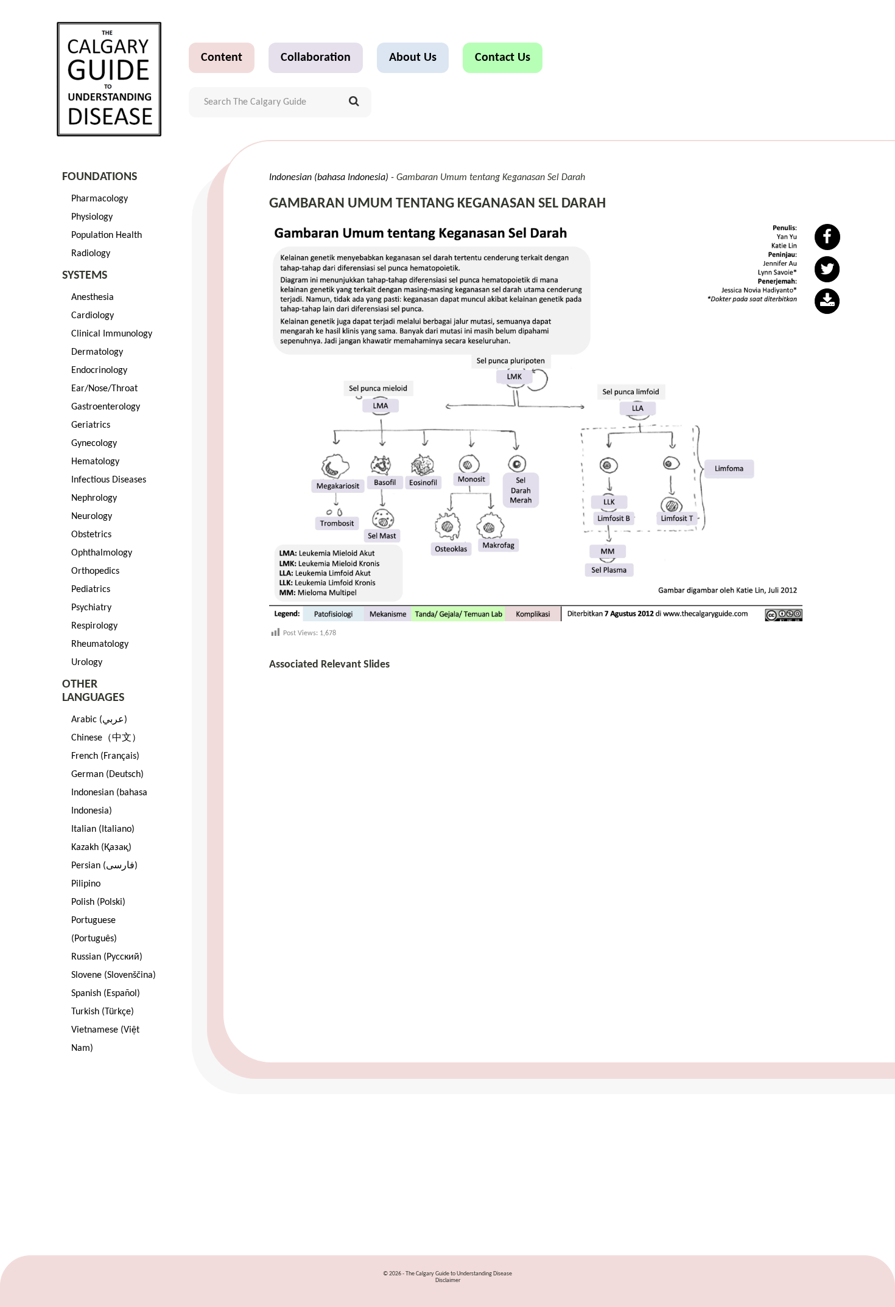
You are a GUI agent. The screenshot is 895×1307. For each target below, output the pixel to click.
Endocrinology (99, 370)
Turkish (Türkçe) (102, 1012)
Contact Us (502, 58)
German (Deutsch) (107, 774)
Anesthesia (92, 297)
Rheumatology (99, 644)
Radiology (90, 254)
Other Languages (93, 691)
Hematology (95, 462)
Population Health (106, 235)
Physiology (92, 217)
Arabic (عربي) (99, 720)
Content (221, 58)
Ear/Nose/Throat (104, 389)
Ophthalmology (101, 553)
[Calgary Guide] (109, 79)
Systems (84, 276)
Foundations (99, 177)
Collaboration (316, 58)
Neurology (91, 516)
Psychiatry (91, 608)
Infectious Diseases (108, 480)
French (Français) (105, 756)
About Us (413, 58)
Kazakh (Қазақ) (101, 847)
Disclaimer (447, 1280)
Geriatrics (90, 425)
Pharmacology (99, 199)
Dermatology (97, 352)
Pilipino (85, 884)
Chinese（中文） (106, 738)
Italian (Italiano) (103, 829)
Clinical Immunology (111, 334)
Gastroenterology (105, 407)
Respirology (94, 626)
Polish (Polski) (98, 902)
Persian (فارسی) (104, 866)
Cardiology (92, 316)
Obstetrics (91, 535)
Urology (86, 662)
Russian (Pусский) (106, 957)
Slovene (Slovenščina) (113, 975)
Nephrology (94, 498)
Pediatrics (90, 589)
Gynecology (94, 443)
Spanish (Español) (105, 994)
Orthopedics (95, 571)
